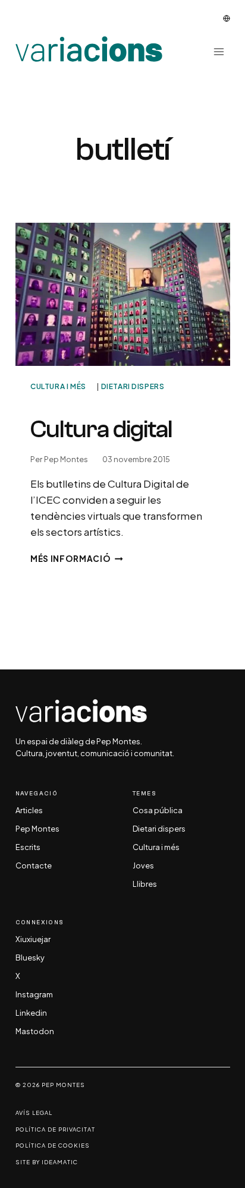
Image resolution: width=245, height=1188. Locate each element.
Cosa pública (158, 811)
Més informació (76, 559)
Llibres (145, 884)
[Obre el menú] (219, 51)
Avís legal (33, 1113)
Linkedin (31, 1013)
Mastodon (34, 1032)
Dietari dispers (133, 386)
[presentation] (122, 294)
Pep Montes (66, 459)
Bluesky (30, 958)
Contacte (33, 866)
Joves (143, 866)
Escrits (27, 847)
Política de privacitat (55, 1129)
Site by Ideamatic (46, 1162)
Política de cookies (52, 1145)
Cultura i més (58, 386)
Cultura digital (101, 429)
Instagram (34, 995)
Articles (29, 811)
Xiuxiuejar (33, 940)
